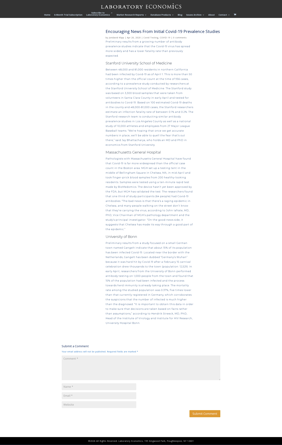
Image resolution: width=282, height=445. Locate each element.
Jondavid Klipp (116, 37)
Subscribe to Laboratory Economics (98, 14)
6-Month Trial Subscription (68, 15)
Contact (223, 15)
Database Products (161, 15)
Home (47, 15)
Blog (180, 15)
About (211, 15)
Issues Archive (194, 15)
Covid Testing (150, 37)
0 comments (180, 37)
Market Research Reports (130, 15)
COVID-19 (165, 37)
